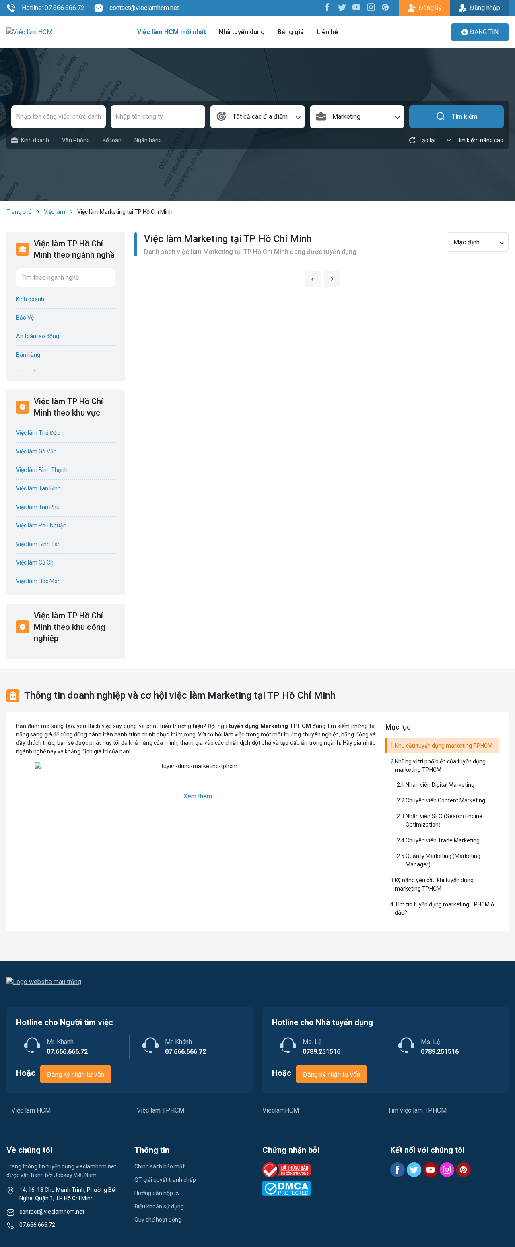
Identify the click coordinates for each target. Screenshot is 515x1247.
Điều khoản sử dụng (159, 1206)
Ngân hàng (148, 140)
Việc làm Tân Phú (38, 507)
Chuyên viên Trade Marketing (443, 840)
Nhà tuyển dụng (242, 32)
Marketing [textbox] (346, 116)
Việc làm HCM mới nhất (171, 32)
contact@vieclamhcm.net (144, 8)
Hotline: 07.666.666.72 (53, 8)
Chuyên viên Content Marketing (445, 800)
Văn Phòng (76, 140)
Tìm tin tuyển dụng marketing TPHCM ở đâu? (444, 908)
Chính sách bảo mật (159, 1166)
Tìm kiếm (464, 116)
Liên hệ (327, 32)
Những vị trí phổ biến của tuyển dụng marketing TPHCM (440, 765)
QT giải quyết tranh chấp (165, 1180)
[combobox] (257, 116)
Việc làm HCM (31, 1110)
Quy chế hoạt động (157, 1219)
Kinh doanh (35, 140)
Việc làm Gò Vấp (36, 451)
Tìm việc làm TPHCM (417, 1110)
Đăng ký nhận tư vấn (75, 1074)
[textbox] (257, 116)
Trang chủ (19, 212)
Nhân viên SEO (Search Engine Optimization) (444, 820)
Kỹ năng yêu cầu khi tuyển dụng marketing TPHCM (434, 884)
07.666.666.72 (37, 1225)
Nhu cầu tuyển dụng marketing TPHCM (443, 745)
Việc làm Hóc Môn (38, 581)
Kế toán (112, 140)
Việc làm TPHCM (160, 1110)
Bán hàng (28, 355)
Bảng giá (291, 32)
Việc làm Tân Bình (38, 488)
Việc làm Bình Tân (38, 544)
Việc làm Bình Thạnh (42, 470)
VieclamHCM (280, 1110)
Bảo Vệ (25, 317)
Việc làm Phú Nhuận (41, 525)
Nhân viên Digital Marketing (440, 785)
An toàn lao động (37, 336)
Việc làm (54, 212)
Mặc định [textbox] (466, 242)
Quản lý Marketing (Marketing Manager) (443, 860)
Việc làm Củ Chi (35, 562)
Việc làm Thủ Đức (38, 433)
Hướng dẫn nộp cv (157, 1193)
